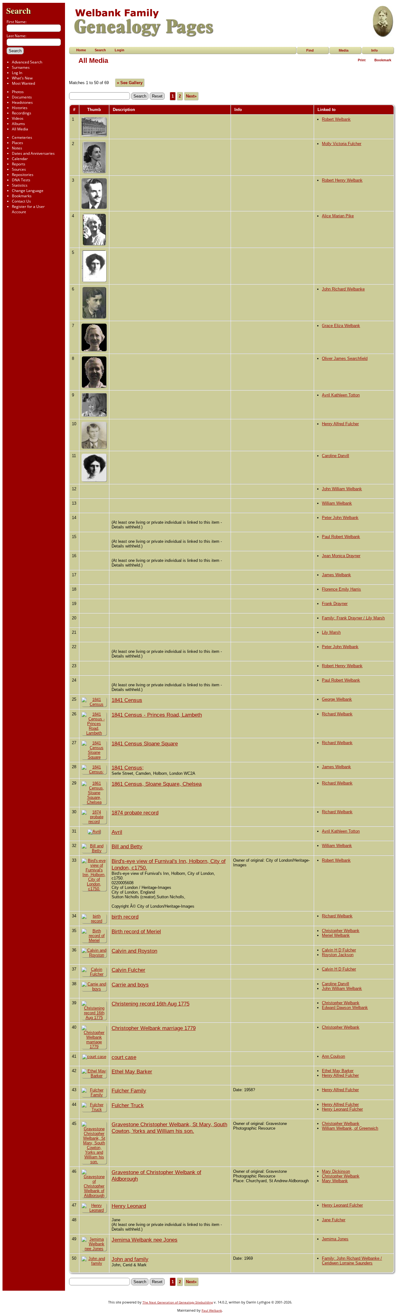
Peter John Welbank (340, 517)
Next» (191, 96)
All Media (20, 129)
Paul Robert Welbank (341, 536)
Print (362, 60)
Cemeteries (22, 137)
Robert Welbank (336, 119)
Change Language (27, 190)
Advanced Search (27, 62)
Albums (18, 123)
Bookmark (382, 60)
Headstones (22, 102)
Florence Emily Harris (341, 589)
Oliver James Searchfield (345, 358)
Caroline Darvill (335, 455)
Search (18, 10)
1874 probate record (135, 812)
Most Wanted (23, 83)
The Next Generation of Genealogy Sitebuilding (177, 1302)
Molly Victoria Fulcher (341, 143)
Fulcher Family (129, 1090)
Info (374, 50)
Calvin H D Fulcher (339, 950)
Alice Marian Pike (338, 216)
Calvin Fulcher (128, 970)
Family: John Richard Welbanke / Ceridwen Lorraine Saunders (352, 1260)
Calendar (20, 158)
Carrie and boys (130, 984)
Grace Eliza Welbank (341, 325)
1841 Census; (128, 767)
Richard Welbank (337, 714)
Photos (18, 91)
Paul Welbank (212, 1310)
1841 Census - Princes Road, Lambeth (157, 715)
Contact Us (21, 201)
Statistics (20, 185)
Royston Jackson (337, 954)
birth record (125, 917)
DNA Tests (21, 180)
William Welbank (337, 503)
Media (343, 50)
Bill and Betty (127, 846)
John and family (130, 1259)
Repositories (22, 174)
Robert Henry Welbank (342, 180)
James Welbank (336, 574)
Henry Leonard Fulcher (342, 1109)
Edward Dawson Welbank (345, 1007)
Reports (18, 164)
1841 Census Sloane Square (145, 743)
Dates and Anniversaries (33, 153)
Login (119, 50)
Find (310, 50)
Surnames (21, 67)
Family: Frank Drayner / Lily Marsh (353, 618)
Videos (17, 118)
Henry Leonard (129, 1206)
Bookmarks (22, 196)
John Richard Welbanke (343, 289)
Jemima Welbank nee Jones (145, 1240)
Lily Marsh (331, 632)
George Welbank (337, 699)
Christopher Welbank (340, 930)
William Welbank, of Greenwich (350, 1128)
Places (17, 142)
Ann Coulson (333, 1056)
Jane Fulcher (333, 1220)
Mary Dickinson (336, 1171)
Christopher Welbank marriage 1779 (154, 1028)
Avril (117, 832)
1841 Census (127, 700)
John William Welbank (342, 489)
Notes (17, 148)
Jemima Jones (335, 1239)
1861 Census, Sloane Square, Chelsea (157, 784)
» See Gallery (129, 82)
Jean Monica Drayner (341, 555)
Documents (22, 97)
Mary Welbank (335, 1180)
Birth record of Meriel (136, 931)
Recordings (21, 113)
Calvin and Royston (134, 951)
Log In (17, 72)
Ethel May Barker (132, 1071)
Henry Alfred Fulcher (340, 423)
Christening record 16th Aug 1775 (150, 1004)
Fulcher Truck (128, 1105)
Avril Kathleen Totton (341, 395)
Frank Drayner (335, 603)
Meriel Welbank (336, 935)
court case (124, 1057)
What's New (22, 78)
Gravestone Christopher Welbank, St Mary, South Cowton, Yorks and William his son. (169, 1127)
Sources (19, 169)
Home (81, 50)
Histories (20, 107)
